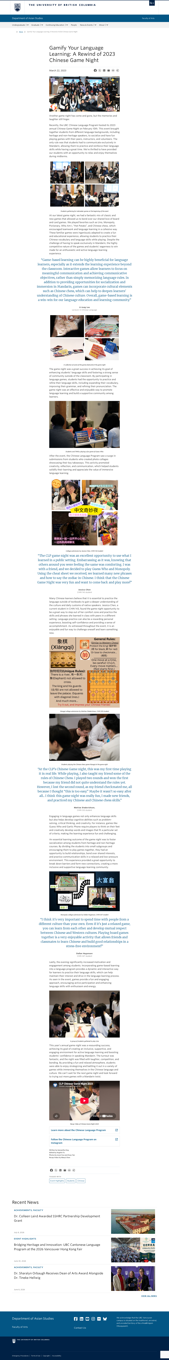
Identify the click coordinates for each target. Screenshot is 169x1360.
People (74, 25)
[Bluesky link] (106, 1319)
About (101, 25)
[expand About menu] (107, 25)
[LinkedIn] (104, 71)
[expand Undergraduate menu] (28, 25)
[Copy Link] (113, 71)
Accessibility (56, 1356)
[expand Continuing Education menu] (67, 25)
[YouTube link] (88, 1319)
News (21, 32)
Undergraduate (18, 25)
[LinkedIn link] (82, 1319)
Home (13, 31)
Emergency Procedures (20, 1356)
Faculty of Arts (148, 18)
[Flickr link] (100, 1319)
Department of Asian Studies (27, 18)
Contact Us (80, 1328)
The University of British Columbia (17, 7)
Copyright (46, 1356)
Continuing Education (55, 25)
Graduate (35, 25)
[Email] (108, 71)
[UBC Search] (152, 3)
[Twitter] (99, 71)
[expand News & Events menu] (95, 25)
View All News (149, 1296)
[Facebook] (95, 71)
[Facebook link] (76, 1319)
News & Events (86, 25)
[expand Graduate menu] (42, 25)
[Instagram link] (94, 1319)
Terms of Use (35, 1356)
